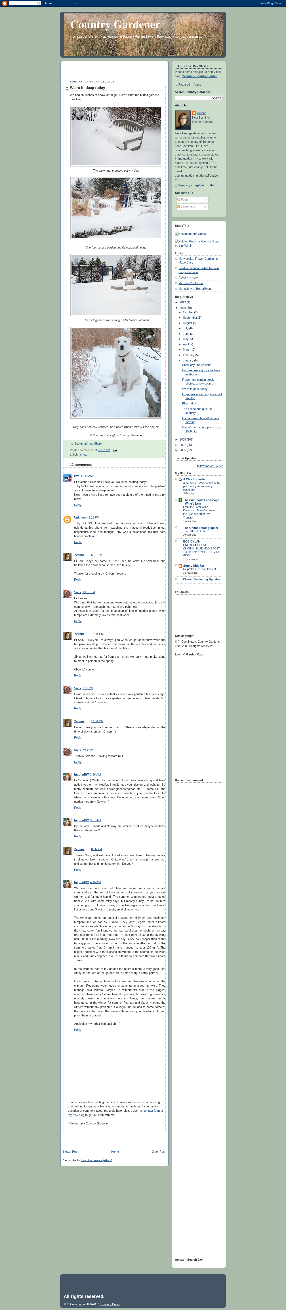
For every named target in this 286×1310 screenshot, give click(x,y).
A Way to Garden (194, 479)
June (186, 333)
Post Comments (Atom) (96, 1160)
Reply (78, 505)
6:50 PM (87, 688)
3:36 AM (95, 774)
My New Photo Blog (191, 283)
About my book (188, 277)
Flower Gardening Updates (201, 579)
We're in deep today (87, 88)
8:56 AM (96, 849)
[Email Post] (114, 450)
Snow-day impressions (196, 365)
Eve (76, 476)
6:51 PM (96, 555)
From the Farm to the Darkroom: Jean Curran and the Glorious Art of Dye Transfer (200, 512)
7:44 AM (87, 750)
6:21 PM (93, 517)
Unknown (80, 517)
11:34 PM (97, 721)
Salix (77, 592)
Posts (184, 199)
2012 (183, 302)
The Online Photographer (200, 528)
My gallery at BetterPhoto (195, 288)
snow (83, 454)
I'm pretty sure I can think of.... (201, 569)
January (188, 360)
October (188, 312)
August (188, 323)
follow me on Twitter (210, 466)
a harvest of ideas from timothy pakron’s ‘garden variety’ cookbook (201, 486)
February (189, 355)
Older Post (159, 1151)
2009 (183, 307)
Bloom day (189, 403)
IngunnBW (81, 774)
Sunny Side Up (193, 565)
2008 (183, 439)
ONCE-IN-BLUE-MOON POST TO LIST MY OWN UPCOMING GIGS (201, 552)
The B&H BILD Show (195, 531)
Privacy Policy (110, 1304)
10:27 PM (88, 592)
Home (115, 1151)
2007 (183, 445)
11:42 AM (87, 476)
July (186, 328)
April (186, 344)
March (187, 349)
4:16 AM (95, 882)
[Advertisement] (115, 71)
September (190, 317)
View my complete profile (196, 185)
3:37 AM (95, 820)
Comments (187, 207)
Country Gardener (115, 24)
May (186, 339)
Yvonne (79, 555)
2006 (183, 450)
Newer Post (70, 1151)
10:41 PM (97, 634)
